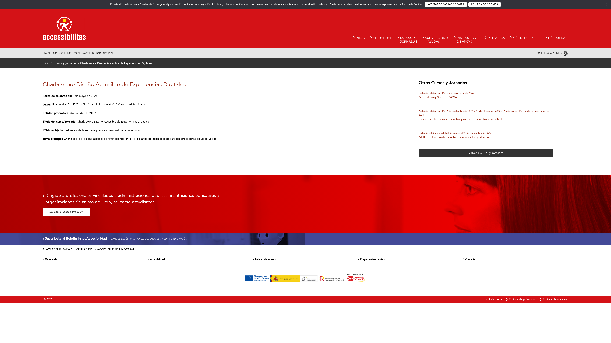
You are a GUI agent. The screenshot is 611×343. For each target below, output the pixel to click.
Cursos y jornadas (64, 63)
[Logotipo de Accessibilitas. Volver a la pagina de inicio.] (64, 29)
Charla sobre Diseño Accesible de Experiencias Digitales (97, 63)
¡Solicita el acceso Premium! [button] (66, 212)
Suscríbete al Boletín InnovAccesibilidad (76, 239)
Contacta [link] (470, 259)
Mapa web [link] (51, 259)
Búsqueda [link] (556, 38)
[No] (607, 4)
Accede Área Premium (549, 53)
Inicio (46, 63)
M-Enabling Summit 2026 (438, 97)
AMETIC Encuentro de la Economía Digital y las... (455, 137)
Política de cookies (484, 4)
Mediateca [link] (496, 38)
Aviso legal (495, 299)
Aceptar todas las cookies (446, 4)
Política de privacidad (522, 299)
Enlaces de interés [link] (265, 259)
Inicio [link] (360, 38)
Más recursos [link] (524, 38)
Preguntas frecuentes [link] (372, 259)
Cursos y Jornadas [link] (408, 40)
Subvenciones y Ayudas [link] (437, 40)
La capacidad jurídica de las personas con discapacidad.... (462, 119)
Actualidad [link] (382, 38)
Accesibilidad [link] (157, 259)
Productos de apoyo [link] (466, 40)
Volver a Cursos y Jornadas (486, 153)
